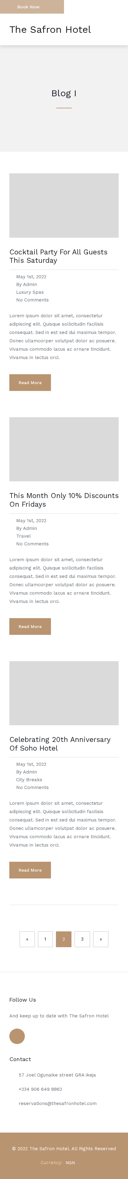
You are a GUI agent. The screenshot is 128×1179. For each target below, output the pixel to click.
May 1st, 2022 (31, 277)
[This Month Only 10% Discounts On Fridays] (64, 489)
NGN (70, 1162)
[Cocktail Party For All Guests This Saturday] (64, 245)
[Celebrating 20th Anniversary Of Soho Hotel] (64, 733)
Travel (23, 536)
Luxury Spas (30, 292)
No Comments (32, 300)
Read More (30, 382)
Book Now (28, 6)
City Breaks (29, 779)
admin (30, 284)
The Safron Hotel (50, 29)
